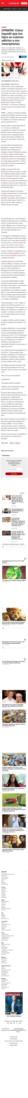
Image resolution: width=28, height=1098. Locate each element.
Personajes (4, 984)
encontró (3, 335)
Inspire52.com (21, 89)
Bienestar (4, 985)
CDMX (3, 892)
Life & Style (4, 921)
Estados (3, 894)
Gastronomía (4, 980)
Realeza (3, 902)
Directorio (13, 1045)
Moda (2, 905)
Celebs (3, 917)
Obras (3, 880)
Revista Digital (24, 3)
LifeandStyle (4, 884)
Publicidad (13, 1036)
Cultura (3, 910)
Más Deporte (4, 972)
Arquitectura (4, 938)
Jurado (3, 988)
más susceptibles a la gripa (14, 255)
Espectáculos (5, 901)
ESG (2, 881)
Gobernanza (4, 947)
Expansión (4, 871)
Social (3, 945)
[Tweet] (20, 57)
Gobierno (3, 888)
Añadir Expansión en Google (9, 60)
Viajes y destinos (6, 982)
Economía (4, 875)
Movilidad (4, 948)
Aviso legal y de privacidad (14, 1041)
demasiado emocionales (8, 258)
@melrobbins (5, 104)
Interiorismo (4, 940)
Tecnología (4, 878)
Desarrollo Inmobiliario (7, 935)
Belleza (3, 907)
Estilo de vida (5, 918)
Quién (3, 900)
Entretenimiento (5, 924)
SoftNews (18, 443)
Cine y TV (4, 927)
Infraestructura (5, 937)
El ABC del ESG (5, 952)
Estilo (2, 922)
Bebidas (3, 981)
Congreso (4, 891)
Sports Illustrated (5, 965)
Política (20, 8)
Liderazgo (4, 960)
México (3, 890)
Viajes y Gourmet (6, 908)
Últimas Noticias (7, 8)
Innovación (4, 951)
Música (3, 928)
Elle (2, 913)
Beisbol (3, 968)
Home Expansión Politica (8, 874)
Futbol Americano (6, 970)
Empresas (14, 8)
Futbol (3, 967)
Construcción (5, 934)
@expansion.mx (14, 1023)
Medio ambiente (5, 944)
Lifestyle (3, 974)
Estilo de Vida (5, 987)
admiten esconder (9, 163)
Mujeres (3, 882)
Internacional (4, 877)
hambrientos (16, 253)
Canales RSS (14, 1043)
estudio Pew (4, 352)
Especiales (4, 962)
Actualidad (4, 958)
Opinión (3, 27)
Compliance (13, 1038)
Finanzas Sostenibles (7, 950)
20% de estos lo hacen (17, 245)
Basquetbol (4, 971)
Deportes (3, 925)
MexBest (3, 978)
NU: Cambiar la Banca (14, 1016)
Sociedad (4, 897)
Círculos (3, 904)
